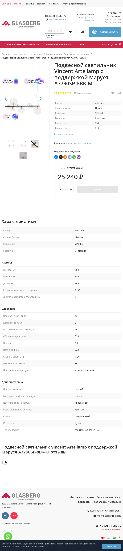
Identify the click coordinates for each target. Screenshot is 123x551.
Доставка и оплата (82, 497)
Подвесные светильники (76, 54)
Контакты (54, 3)
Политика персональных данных (16, 523)
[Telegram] (70, 157)
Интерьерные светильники (21, 44)
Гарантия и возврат (35, 3)
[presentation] (6, 99)
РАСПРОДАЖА (110, 44)
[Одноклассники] (65, 157)
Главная (6, 54)
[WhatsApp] (74, 157)
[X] (61, 157)
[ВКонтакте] (56, 157)
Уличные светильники (58, 44)
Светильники (53, 54)
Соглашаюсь (112, 546)
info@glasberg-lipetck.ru (86, 19)
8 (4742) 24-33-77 (55, 16)
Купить (97, 189)
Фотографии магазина (74, 3)
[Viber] (79, 157)
